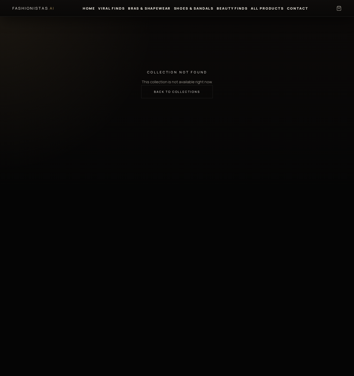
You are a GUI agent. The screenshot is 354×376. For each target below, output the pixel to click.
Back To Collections (177, 92)
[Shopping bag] (339, 8)
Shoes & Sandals (194, 8)
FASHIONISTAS (33, 8)
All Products (267, 8)
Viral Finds (111, 8)
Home (89, 8)
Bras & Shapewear (149, 8)
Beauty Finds (232, 8)
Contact (297, 8)
